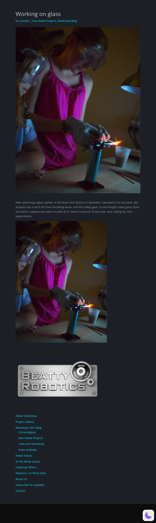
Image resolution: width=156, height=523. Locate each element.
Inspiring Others (26, 467)
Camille (24, 21)
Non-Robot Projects (44, 21)
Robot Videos (24, 455)
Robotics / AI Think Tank (31, 473)
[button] (148, 515)
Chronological (27, 432)
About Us (21, 479)
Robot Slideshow (26, 416)
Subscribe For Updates (30, 485)
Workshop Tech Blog (28, 427)
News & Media (27, 450)
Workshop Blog (67, 21)
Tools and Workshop (31, 444)
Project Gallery (25, 422)
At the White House (28, 461)
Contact (20, 491)
